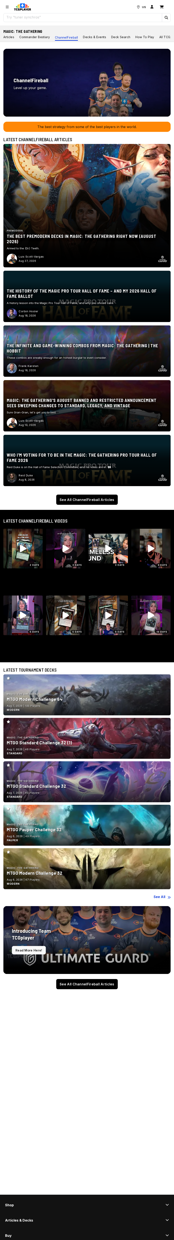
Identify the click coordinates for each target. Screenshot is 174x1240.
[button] (166, 17)
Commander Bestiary (34, 37)
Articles (8, 37)
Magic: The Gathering (22, 31)
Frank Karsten (29, 366)
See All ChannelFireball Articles (87, 500)
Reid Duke (26, 475)
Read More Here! (28, 950)
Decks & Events (94, 37)
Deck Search (120, 37)
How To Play (144, 37)
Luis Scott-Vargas (31, 256)
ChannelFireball (66, 37)
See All (159, 897)
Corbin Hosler (28, 311)
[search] (83, 17)
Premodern (15, 230)
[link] (22, 7)
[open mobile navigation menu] (7, 7)
